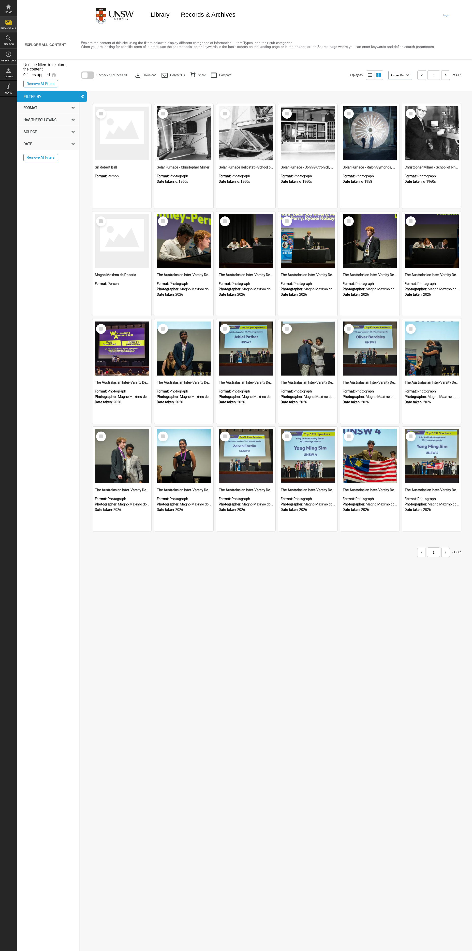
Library (160, 14)
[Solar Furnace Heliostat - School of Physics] (246, 133)
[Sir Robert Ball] (122, 133)
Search (8, 44)
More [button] (8, 92)
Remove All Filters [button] (41, 84)
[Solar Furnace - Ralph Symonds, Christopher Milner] (370, 133)
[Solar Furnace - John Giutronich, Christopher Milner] (308, 133)
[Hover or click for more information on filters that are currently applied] (54, 75)
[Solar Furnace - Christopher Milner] (184, 133)
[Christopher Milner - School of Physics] (432, 133)
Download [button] (145, 75)
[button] (173, 75)
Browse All (8, 28)
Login (9, 76)
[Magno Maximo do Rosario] (122, 241)
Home (8, 12)
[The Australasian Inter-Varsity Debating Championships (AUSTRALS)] (184, 241)
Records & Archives (208, 14)
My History (8, 60)
